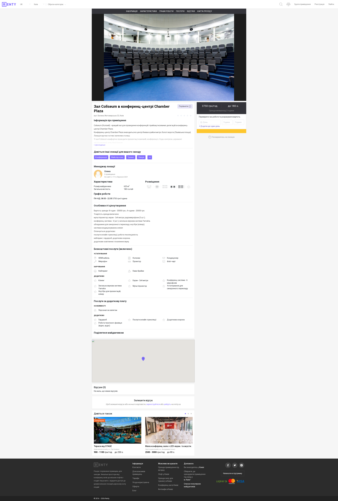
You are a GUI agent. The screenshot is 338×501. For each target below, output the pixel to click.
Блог (134, 491)
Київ (122, 116)
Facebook (228, 465)
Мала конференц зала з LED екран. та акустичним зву (172, 446)
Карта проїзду (204, 11)
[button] (56, 4)
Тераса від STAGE (103, 446)
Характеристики (148, 11)
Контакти (136, 467)
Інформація (131, 11)
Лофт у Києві (163, 474)
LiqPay (222, 481)
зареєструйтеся (153, 404)
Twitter (235, 465)
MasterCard (231, 481)
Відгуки (191, 11)
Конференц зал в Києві (168, 485)
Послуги (180, 11)
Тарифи (135, 478)
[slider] (185, 115)
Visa (240, 481)
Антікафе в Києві (165, 489)
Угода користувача (140, 482)
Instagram (241, 465)
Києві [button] (201, 467)
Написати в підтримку (232, 473)
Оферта (135, 486)
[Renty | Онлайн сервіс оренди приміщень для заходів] (9, 4)
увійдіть (167, 404)
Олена (107, 171)
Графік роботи (166, 11)
